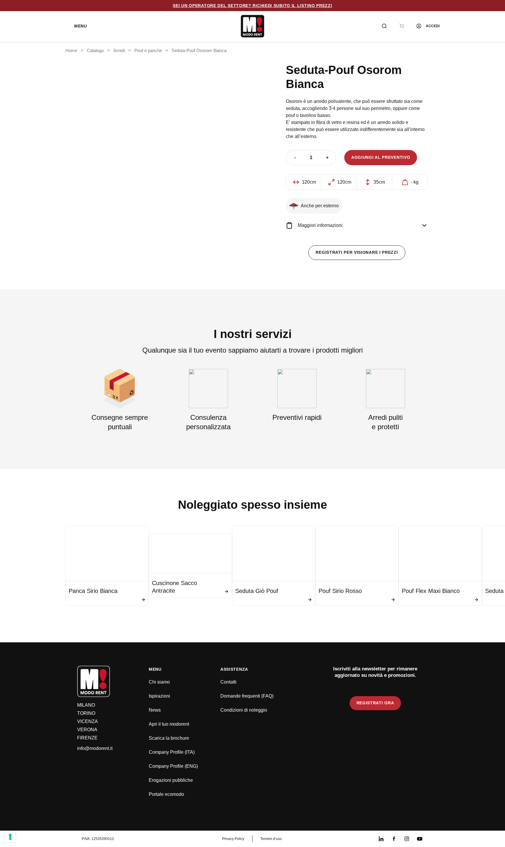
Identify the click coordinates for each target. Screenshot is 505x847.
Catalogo (95, 50)
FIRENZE (87, 737)
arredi (119, 50)
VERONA (87, 729)
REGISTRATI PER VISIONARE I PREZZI (357, 252)
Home (71, 50)
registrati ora (375, 703)
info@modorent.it (95, 748)
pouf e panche (148, 50)
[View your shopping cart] (401, 26)
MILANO (86, 705)
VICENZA (87, 721)
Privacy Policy (233, 839)
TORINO (86, 713)
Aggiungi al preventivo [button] (380, 157)
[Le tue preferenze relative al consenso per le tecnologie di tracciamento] (10, 836)
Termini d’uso (271, 839)
